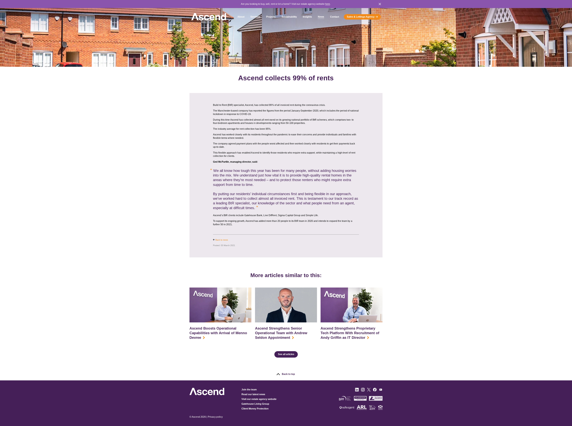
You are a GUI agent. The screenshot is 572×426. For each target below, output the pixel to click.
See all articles (286, 354)
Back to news (221, 240)
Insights (307, 17)
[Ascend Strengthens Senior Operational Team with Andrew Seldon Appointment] (286, 305)
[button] (379, 4)
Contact (334, 17)
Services (255, 17)
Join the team (249, 389)
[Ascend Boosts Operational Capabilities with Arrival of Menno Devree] (220, 305)
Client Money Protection (255, 408)
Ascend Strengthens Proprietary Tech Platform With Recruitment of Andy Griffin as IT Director (350, 333)
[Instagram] (363, 390)
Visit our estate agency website (258, 399)
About (240, 17)
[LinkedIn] (357, 390)
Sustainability (289, 17)
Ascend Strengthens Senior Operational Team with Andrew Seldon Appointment (281, 333)
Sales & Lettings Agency (360, 17)
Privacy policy (215, 417)
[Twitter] (369, 390)
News (321, 17)
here (327, 4)
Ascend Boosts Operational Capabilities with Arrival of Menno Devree (218, 333)
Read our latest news (253, 394)
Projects (271, 17)
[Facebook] (375, 390)
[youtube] (381, 390)
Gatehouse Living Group (255, 404)
